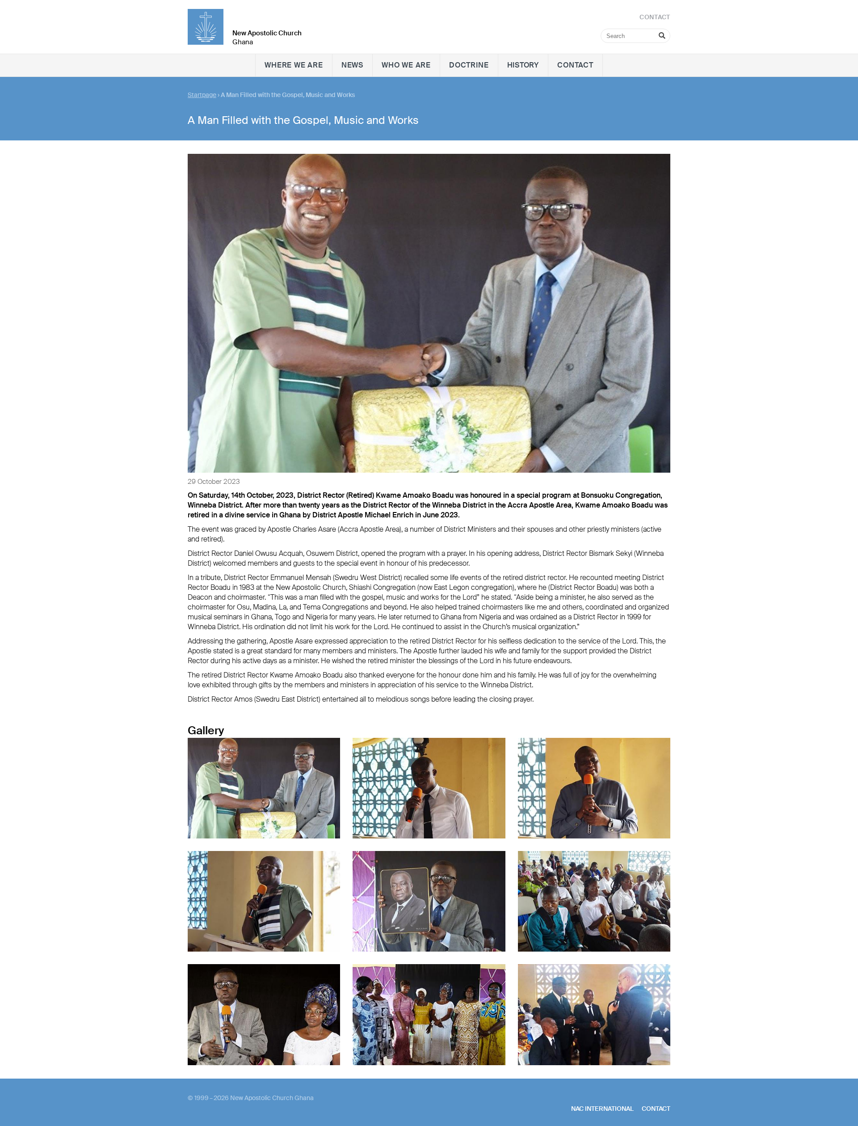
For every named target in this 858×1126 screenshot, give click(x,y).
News (352, 65)
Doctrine (468, 65)
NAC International (602, 1109)
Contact (575, 65)
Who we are (406, 65)
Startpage (202, 95)
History (523, 65)
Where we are (294, 65)
